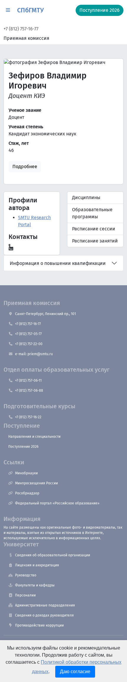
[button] (8, 10)
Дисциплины (86, 197)
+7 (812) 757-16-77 (21, 29)
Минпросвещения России (36, 483)
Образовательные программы (92, 213)
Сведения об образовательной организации (52, 555)
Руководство (25, 575)
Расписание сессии (93, 229)
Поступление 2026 (23, 447)
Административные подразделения (45, 605)
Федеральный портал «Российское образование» (57, 503)
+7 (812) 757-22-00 (29, 344)
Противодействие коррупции (39, 625)
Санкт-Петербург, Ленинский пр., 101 (45, 314)
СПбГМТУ (30, 10)
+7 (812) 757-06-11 (28, 380)
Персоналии (25, 595)
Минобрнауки (26, 473)
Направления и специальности (34, 437)
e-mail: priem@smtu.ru (34, 354)
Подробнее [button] (24, 166)
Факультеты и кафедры (35, 585)
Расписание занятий (95, 241)
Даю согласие (75, 671)
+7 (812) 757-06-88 (29, 390)
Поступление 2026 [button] (99, 10)
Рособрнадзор (27, 493)
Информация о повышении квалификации (58, 263)
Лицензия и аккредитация (37, 565)
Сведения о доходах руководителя (44, 615)
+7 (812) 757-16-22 (28, 417)
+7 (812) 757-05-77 (28, 334)
